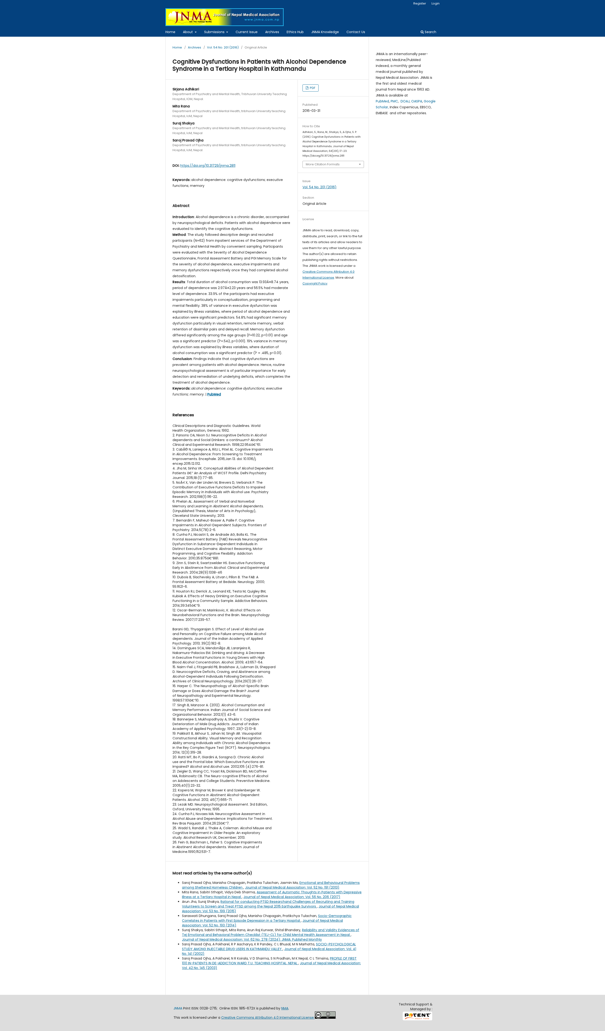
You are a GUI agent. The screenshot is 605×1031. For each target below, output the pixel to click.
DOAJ (405, 101)
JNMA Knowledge (325, 32)
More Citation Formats (323, 164)
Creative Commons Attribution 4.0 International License (268, 1017)
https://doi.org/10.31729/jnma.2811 (207, 165)
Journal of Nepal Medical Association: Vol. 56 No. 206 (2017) (291, 897)
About (188, 32)
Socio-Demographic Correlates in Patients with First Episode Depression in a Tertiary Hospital (267, 918)
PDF (312, 88)
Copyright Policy (314, 283)
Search (430, 32)
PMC (394, 101)
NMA (284, 1008)
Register (419, 3)
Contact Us (355, 32)
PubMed (382, 101)
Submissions (214, 32)
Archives (272, 32)
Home (170, 32)
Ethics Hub (295, 32)
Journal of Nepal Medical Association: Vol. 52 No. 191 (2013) (292, 887)
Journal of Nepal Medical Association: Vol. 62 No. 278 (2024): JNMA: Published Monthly (252, 939)
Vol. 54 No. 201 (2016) (223, 47)
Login (436, 3)
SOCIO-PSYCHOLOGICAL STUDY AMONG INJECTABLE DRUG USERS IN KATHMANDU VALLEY (269, 946)
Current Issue (247, 32)
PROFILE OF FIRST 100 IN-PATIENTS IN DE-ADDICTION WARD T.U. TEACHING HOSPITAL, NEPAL (269, 960)
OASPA (416, 101)
